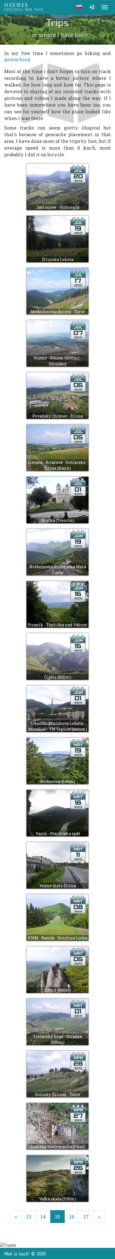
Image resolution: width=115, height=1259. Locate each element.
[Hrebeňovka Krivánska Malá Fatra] (57, 552)
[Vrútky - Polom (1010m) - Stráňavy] (57, 343)
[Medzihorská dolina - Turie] (57, 291)
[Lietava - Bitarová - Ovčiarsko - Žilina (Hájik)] (57, 447)
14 (43, 1216)
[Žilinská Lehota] (57, 238)
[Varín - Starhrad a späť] (57, 813)
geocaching (17, 59)
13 (28, 1216)
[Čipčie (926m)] (57, 656)
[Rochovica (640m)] (57, 760)
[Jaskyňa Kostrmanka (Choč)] (57, 1126)
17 (86, 1216)
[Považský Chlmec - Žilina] (57, 395)
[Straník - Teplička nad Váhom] (57, 604)
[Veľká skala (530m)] (57, 1178)
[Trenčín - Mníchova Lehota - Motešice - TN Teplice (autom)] (57, 708)
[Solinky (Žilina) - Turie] (57, 1073)
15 (60, 1216)
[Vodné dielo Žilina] (57, 865)
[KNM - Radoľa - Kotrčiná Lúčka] (57, 917)
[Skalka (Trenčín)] (57, 499)
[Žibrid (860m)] (57, 969)
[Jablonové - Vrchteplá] (57, 186)
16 (71, 1216)
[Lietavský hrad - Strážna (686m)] (57, 1021)
